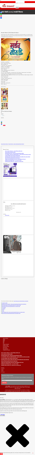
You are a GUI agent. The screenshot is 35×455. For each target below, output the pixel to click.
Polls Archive (7, 215)
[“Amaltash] (3, 308)
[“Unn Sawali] (3, 307)
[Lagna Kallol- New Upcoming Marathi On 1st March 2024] (10, 306)
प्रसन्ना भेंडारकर (3, 414)
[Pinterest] (17, 123)
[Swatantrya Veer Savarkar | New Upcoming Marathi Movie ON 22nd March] (13, 304)
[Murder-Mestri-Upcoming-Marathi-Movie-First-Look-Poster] (17, 98)
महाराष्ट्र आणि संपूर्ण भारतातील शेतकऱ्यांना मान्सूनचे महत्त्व (12, 158)
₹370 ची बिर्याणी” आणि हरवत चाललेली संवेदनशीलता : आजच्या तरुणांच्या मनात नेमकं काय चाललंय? (18, 154)
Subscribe (4, 382)
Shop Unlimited (5, 348)
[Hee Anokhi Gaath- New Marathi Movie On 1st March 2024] (11, 305)
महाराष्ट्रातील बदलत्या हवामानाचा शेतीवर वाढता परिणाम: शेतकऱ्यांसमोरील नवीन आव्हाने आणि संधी (15, 359)
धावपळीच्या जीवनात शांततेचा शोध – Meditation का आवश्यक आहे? (14, 161)
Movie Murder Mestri (4, 144)
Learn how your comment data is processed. (21, 301)
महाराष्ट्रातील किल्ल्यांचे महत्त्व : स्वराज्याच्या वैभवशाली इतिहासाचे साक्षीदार (14, 153)
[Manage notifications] (33, 453)
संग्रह (3, 343)
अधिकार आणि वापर (5, 338)
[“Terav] (2, 311)
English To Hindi (5, 345)
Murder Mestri (10, 144)
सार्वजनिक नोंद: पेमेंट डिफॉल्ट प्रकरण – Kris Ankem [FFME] (13, 160)
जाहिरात (4, 339)
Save (4, 125)
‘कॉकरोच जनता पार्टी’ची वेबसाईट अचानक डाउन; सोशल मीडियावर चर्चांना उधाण (15, 159)
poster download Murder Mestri (19, 144)
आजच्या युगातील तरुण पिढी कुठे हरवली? (10, 152)
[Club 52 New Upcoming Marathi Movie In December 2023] (10, 313)
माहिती (4, 340)
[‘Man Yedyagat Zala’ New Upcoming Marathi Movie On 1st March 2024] (13, 312)
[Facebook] (17, 121)
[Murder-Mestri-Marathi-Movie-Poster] (17, 91)
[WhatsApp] (17, 122)
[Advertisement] (17, 23)
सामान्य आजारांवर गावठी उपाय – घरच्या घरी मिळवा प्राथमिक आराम (13, 151)
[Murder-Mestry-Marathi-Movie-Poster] (17, 106)
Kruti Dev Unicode (6, 346)
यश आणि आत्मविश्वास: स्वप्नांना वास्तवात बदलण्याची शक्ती (12, 155)
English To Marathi (6, 344)
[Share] (17, 124)
